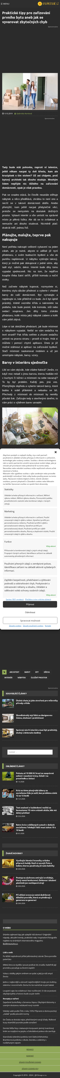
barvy (27, 672)
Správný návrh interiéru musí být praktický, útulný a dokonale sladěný (36, 731)
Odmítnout (30, 612)
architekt (14, 672)
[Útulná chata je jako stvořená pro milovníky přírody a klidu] (8, 703)
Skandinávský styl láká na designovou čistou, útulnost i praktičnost (34, 716)
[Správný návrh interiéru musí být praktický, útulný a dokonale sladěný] (8, 733)
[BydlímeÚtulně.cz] (48, 4)
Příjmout (30, 604)
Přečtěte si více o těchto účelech (38, 599)
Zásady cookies (15, 626)
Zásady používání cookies (33, 626)
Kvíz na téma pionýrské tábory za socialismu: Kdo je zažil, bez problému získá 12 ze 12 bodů (36, 793)
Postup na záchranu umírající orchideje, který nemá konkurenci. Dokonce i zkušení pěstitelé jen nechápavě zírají (36, 880)
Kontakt (48, 626)
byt (37, 672)
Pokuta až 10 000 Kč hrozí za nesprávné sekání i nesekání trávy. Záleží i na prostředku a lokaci (35, 776)
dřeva (47, 672)
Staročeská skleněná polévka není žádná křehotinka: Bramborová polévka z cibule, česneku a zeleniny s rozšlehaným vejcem (25, 1039)
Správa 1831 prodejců (15, 599)
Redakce (30, 1049)
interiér (8, 677)
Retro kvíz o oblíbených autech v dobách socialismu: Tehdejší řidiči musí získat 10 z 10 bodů (36, 827)
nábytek (22, 677)
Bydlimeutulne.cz (10, 943)
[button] (55, 452)
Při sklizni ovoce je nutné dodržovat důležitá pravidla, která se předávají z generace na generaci (34, 897)
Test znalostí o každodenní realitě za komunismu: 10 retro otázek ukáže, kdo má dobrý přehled (36, 810)
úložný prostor (39, 677)
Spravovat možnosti (30, 620)
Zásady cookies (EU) (30, 1069)
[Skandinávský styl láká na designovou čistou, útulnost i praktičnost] (8, 718)
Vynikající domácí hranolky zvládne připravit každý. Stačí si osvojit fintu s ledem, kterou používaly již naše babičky (35, 863)
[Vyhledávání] (30, 752)
